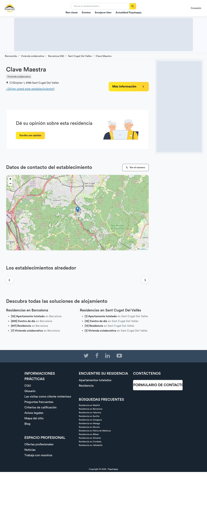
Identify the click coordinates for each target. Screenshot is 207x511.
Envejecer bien (103, 12)
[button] (77, 209)
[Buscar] (132, 6)
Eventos (86, 12)
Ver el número (137, 167)
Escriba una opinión (30, 135)
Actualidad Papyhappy (129, 12)
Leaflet (142, 249)
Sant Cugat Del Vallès (45, 82)
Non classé (72, 12)
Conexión (196, 8)
